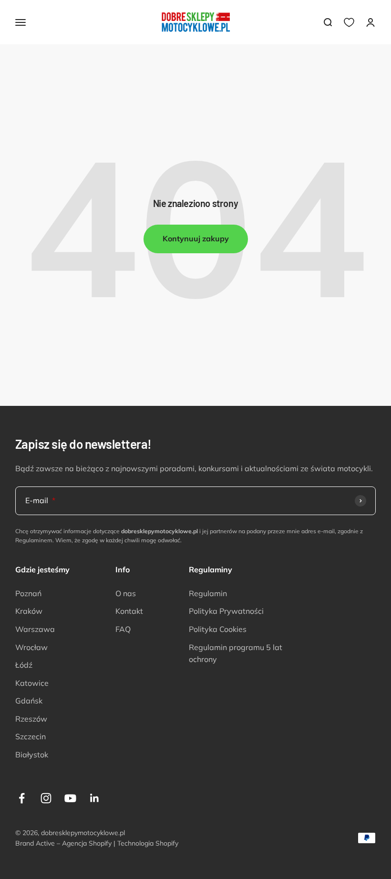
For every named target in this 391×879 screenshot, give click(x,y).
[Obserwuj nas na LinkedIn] (94, 798)
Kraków (28, 611)
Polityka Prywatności (226, 611)
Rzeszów (31, 719)
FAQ (123, 629)
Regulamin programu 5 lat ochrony (235, 653)
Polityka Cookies (218, 629)
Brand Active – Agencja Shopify (63, 843)
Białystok (31, 754)
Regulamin (208, 593)
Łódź (23, 665)
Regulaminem (33, 540)
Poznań (28, 593)
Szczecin (30, 736)
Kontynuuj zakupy (196, 238)
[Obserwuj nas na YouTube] (70, 798)
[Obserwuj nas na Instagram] (46, 798)
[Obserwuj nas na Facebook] (21, 798)
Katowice (32, 683)
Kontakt (129, 611)
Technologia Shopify (147, 843)
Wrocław (31, 647)
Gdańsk (28, 700)
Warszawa (35, 629)
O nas (125, 593)
